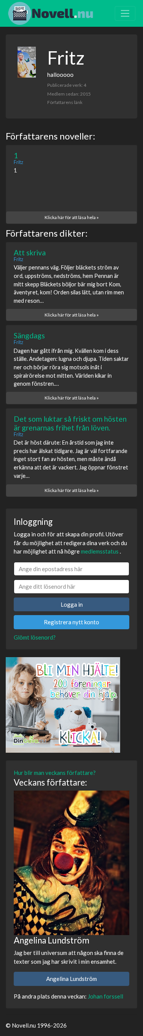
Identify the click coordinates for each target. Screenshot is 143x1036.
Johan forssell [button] (105, 996)
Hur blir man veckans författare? (55, 772)
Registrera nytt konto (71, 622)
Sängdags (29, 335)
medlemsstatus (100, 551)
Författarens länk (64, 102)
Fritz (18, 162)
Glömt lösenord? (35, 637)
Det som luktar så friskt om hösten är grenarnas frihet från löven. (70, 423)
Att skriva (30, 252)
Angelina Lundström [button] (71, 978)
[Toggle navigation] (125, 13)
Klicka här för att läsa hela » (72, 217)
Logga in (72, 604)
